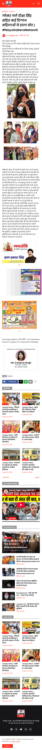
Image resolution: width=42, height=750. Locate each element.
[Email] (30, 382)
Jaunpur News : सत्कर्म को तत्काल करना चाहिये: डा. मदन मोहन (30, 437)
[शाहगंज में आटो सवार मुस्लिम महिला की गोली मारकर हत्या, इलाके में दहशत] (8, 584)
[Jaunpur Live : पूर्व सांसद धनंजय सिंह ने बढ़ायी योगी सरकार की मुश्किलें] (8, 607)
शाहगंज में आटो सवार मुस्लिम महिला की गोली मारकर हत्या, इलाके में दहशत (26, 583)
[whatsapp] (30, 729)
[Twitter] (21, 382)
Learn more (15, 741)
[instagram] (26, 729)
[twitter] (16, 729)
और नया (6, 478)
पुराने (37, 478)
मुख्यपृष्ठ (5, 11)
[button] (3, 4)
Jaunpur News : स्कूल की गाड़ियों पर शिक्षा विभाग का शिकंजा (30, 409)
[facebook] (11, 729)
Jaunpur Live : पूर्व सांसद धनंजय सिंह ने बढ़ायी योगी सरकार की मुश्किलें (27, 606)
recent (12, 11)
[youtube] (21, 729)
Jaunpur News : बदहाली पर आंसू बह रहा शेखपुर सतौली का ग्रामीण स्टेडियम (11, 466)
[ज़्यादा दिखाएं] (35, 382)
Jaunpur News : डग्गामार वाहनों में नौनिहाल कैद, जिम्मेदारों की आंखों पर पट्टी (30, 466)
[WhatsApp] (25, 382)
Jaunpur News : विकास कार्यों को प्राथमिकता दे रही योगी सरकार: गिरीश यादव (10, 410)
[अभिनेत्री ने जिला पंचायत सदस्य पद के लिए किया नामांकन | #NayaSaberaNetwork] (8, 572)
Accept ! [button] (7, 746)
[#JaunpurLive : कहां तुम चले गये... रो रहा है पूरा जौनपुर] (8, 596)
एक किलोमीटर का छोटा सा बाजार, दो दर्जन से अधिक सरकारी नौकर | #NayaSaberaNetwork (28, 559)
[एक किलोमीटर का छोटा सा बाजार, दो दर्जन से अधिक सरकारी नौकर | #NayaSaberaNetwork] (8, 560)
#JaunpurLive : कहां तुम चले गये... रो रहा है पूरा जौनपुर (26, 594)
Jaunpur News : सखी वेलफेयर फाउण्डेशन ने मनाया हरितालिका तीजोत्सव (10, 438)
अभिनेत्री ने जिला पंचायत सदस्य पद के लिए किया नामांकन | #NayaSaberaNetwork (27, 571)
